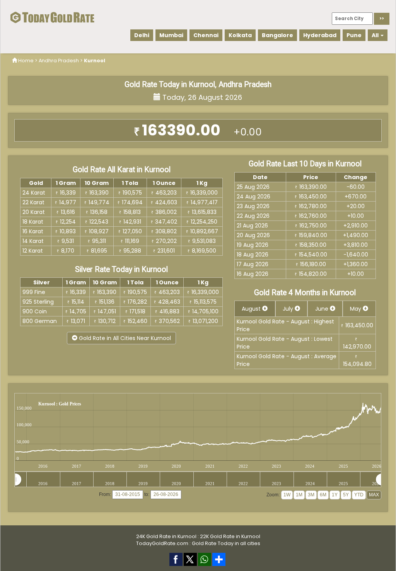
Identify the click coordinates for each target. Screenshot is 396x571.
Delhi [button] (141, 35)
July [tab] (289, 309)
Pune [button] (354, 35)
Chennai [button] (205, 35)
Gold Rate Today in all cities (226, 543)
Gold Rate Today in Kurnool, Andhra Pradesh (198, 84)
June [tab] (322, 309)
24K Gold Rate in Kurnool (166, 536)
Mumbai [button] (171, 35)
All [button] (376, 35)
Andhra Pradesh (59, 60)
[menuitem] (198, 479)
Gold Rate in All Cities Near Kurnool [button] (124, 338)
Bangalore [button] (277, 35)
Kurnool (94, 60)
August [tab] (252, 309)
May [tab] (356, 309)
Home (26, 60)
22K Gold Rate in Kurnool (230, 536)
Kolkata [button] (240, 35)
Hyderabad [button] (319, 35)
